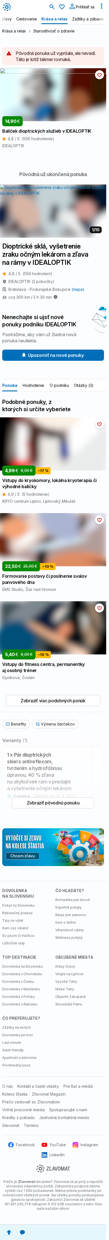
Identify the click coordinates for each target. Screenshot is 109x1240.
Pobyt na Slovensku (18, 905)
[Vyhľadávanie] (52, 7)
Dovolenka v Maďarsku (21, 989)
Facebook (25, 1144)
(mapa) (78, 289)
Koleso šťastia (14, 1094)
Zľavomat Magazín (48, 1094)
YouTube (57, 1144)
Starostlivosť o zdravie (53, 31)
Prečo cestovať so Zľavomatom (31, 1101)
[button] (99, 74)
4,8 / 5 (30, 273)
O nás (7, 1086)
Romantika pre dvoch (72, 900)
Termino (31, 1125)
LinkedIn (57, 1154)
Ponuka (9, 385)
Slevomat (10, 1125)
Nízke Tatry (64, 989)
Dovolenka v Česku (18, 981)
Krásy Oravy (65, 966)
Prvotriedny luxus (16, 1065)
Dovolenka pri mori (17, 1035)
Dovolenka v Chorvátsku (22, 974)
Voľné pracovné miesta (23, 1109)
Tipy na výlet (12, 920)
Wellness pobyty (69, 937)
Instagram (89, 1144)
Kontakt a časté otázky (38, 1086)
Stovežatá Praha (68, 1004)
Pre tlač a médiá (78, 1086)
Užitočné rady (13, 943)
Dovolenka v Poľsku (18, 997)
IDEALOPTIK (31, 281)
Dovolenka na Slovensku (22, 966)
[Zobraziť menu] (101, 7)
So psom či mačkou (18, 935)
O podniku (59, 385)
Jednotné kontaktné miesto (64, 1117)
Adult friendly (13, 1050)
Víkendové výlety (69, 930)
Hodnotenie (33, 385)
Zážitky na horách (16, 1027)
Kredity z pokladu (18, 1117)
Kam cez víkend (15, 928)
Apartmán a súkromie (19, 1058)
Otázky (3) (84, 385)
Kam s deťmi (65, 922)
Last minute (11, 1042)
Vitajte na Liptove (69, 974)
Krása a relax (14, 31)
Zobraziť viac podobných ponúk (53, 700)
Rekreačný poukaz (17, 913)
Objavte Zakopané (70, 997)
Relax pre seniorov (70, 915)
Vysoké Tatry (66, 981)
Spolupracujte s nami (68, 1109)
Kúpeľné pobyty (68, 907)
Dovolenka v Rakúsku (19, 1004)
